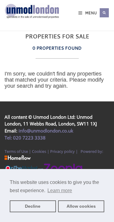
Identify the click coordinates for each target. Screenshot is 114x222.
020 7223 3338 (29, 138)
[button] (104, 12)
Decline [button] (32, 206)
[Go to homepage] (10, 19)
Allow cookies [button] (81, 206)
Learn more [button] (59, 190)
